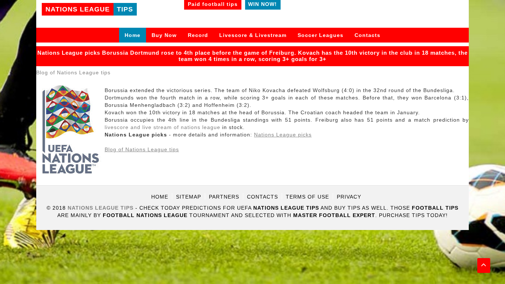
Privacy (349, 197)
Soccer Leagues (320, 35)
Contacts (367, 35)
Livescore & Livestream (253, 35)
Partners (224, 197)
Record (198, 35)
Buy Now (164, 35)
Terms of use (307, 197)
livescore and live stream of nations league (162, 127)
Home (132, 35)
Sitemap (188, 197)
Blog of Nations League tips (73, 72)
